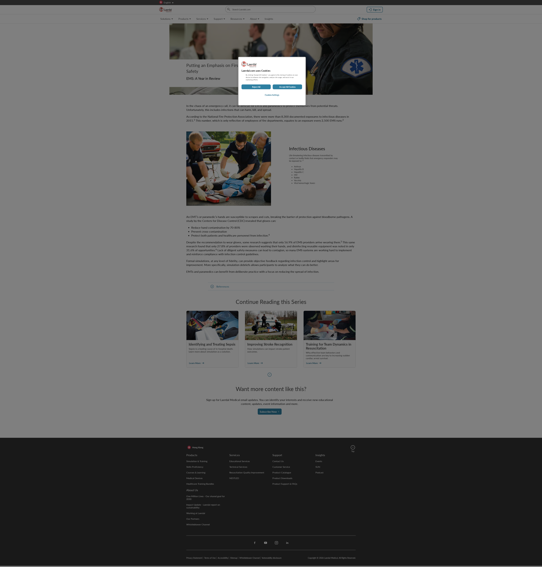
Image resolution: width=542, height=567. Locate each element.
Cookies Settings (272, 94)
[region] (272, 81)
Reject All (256, 86)
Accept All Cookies (287, 86)
